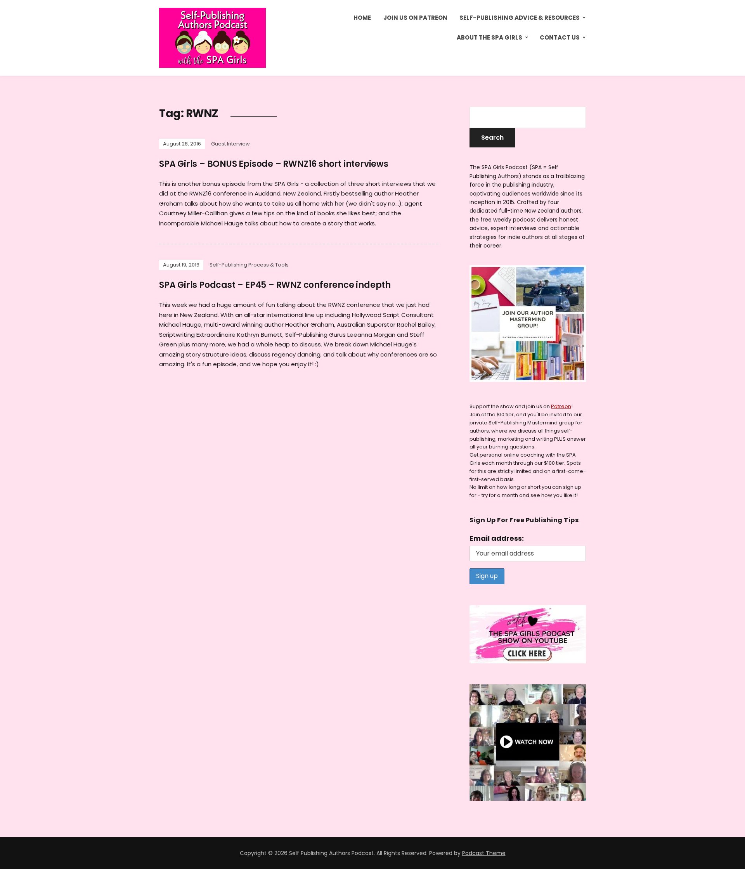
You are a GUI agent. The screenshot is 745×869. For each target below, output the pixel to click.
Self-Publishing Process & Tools (249, 264)
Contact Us (560, 37)
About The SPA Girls (489, 37)
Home (362, 18)
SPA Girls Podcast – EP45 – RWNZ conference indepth (275, 285)
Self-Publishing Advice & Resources (519, 18)
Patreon (561, 406)
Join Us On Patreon (415, 18)
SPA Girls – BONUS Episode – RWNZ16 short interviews (273, 164)
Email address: (497, 538)
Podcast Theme (484, 853)
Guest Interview (230, 143)
